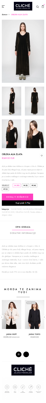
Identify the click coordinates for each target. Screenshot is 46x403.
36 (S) (25, 185)
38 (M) (33, 185)
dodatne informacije (23, 233)
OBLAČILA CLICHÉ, (22, 212)
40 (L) (5, 189)
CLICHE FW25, (17, 209)
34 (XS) (16, 185)
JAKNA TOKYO (34, 334)
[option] (11, 321)
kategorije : (6, 209)
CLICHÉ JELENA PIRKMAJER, (33, 209)
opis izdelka (22, 227)
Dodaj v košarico (17, 197)
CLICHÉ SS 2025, (8, 212)
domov (4, 14)
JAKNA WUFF (11, 334)
